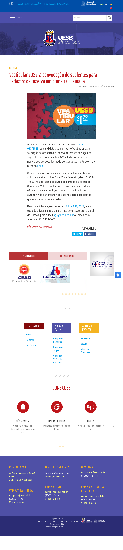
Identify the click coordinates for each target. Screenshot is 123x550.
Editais (29, 334)
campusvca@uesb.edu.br (92, 496)
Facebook (90, 234)
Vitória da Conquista (85, 351)
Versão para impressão (42, 227)
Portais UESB (29, 256)
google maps (17, 502)
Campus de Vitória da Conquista (58, 359)
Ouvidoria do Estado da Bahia (94, 472)
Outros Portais (67, 256)
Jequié (84, 343)
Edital (40, 166)
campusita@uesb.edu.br (20, 495)
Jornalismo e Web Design (21, 480)
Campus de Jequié (58, 349)
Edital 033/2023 (75, 206)
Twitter (79, 234)
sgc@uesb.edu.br (63, 215)
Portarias (30, 340)
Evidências (31, 345)
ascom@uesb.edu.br (54, 476)
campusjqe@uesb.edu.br (56, 492)
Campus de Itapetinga (58, 340)
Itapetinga (85, 338)
